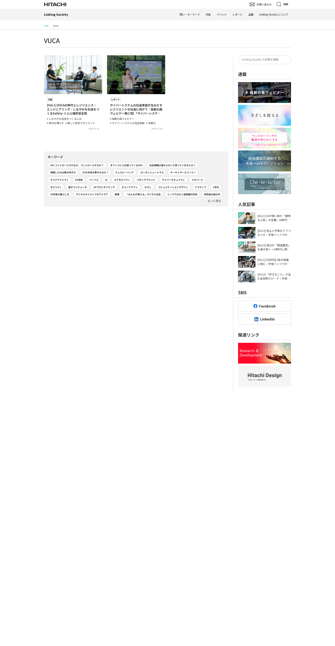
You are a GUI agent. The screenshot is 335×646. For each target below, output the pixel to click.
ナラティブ (200, 187)
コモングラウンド (146, 179)
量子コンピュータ (77, 187)
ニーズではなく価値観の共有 (182, 194)
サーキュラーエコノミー (183, 172)
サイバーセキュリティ (173, 179)
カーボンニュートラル (152, 172)
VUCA (52, 40)
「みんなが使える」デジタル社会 (143, 194)
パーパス (93, 179)
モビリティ (56, 187)
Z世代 (216, 187)
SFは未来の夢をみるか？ (95, 172)
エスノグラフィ (130, 187)
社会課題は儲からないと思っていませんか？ (172, 165)
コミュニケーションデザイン (173, 187)
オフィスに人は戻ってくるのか (126, 165)
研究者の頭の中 (212, 194)
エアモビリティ (122, 179)
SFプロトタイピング (104, 187)
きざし (147, 187)
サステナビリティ (59, 179)
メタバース (197, 179)
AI (106, 179)
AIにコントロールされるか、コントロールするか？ (77, 165)
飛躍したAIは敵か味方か (63, 172)
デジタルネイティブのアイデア (92, 194)
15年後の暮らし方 (59, 194)
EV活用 (79, 179)
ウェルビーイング (124, 172)
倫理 (117, 194)
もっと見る (214, 201)
